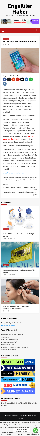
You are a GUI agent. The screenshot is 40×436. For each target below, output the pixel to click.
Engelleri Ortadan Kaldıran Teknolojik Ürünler (19, 186)
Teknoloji (5, 39)
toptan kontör (30, 180)
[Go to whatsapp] (35, 430)
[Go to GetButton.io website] (35, 434)
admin (6, 45)
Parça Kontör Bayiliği (30, 177)
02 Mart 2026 (12, 238)
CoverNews (27, 415)
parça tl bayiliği (20, 180)
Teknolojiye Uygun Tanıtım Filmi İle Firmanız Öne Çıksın (20, 192)
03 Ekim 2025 (12, 274)
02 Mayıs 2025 (12, 311)
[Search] (36, 30)
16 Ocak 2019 (13, 45)
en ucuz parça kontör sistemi (15, 177)
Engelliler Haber (20, 8)
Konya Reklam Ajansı (8, 325)
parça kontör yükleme (9, 180)
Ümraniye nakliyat (12, 427)
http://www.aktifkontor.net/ (13, 173)
